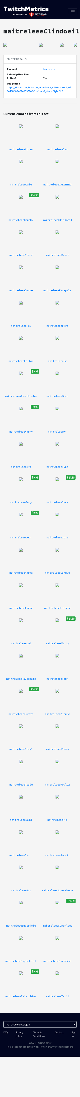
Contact (59, 1032)
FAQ (5, 1032)
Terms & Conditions (39, 1034)
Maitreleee (49, 69)
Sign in (74, 1034)
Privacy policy (19, 1034)
